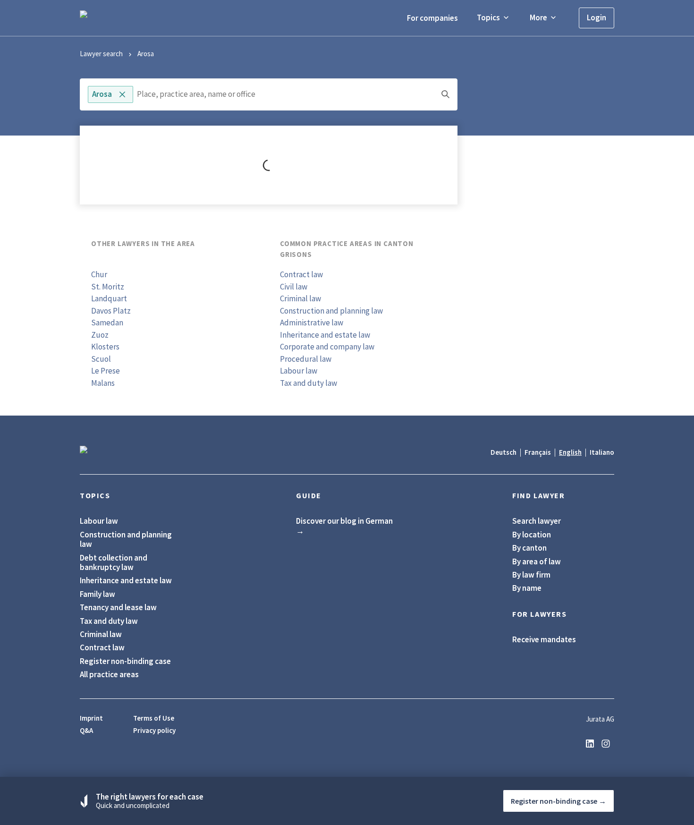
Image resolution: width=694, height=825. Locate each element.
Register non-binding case (125, 661)
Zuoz (100, 335)
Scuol (101, 359)
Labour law (298, 371)
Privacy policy (154, 730)
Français (538, 452)
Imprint (91, 718)
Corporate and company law (327, 346)
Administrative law (311, 322)
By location (531, 534)
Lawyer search (101, 53)
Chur (99, 274)
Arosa (145, 53)
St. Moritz (107, 286)
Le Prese (105, 371)
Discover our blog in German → (344, 526)
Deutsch (503, 452)
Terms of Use (153, 718)
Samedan (107, 322)
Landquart (109, 298)
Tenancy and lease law (118, 607)
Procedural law (305, 359)
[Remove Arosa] (122, 94)
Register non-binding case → (558, 801)
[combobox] (268, 94)
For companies (432, 18)
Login (596, 17)
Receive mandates (544, 639)
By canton (529, 548)
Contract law (301, 274)
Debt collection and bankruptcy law (113, 562)
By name (527, 588)
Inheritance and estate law (325, 335)
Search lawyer (536, 521)
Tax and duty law (308, 383)
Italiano (602, 452)
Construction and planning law (331, 311)
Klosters (105, 346)
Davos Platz (111, 311)
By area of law (536, 561)
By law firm (531, 574)
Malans (103, 383)
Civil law (293, 286)
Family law (97, 594)
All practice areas (109, 674)
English (570, 452)
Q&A (86, 730)
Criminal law (300, 298)
